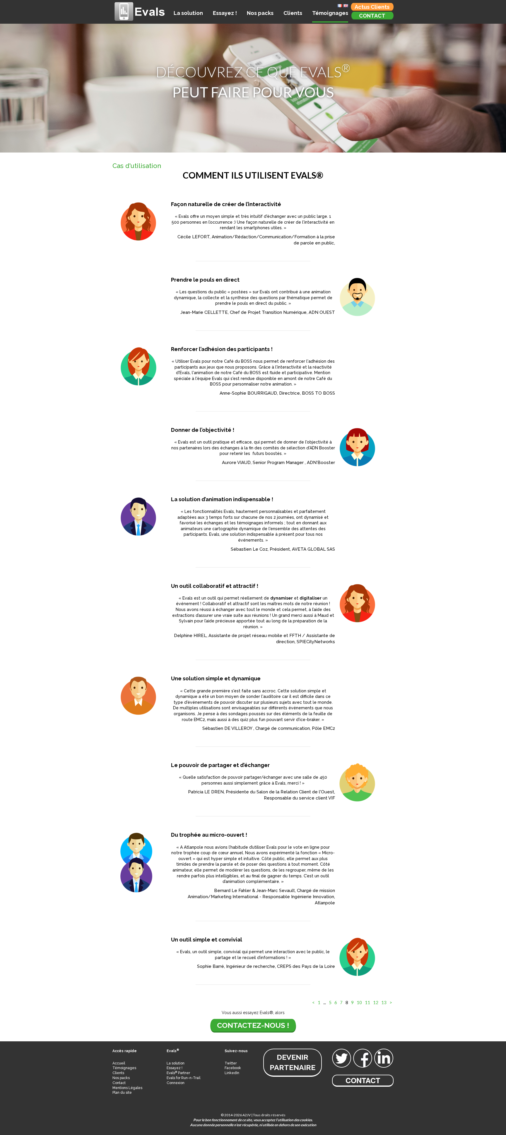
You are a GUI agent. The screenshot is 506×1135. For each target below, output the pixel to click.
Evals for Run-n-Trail (183, 1078)
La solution (188, 13)
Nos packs (260, 13)
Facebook (233, 1068)
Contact (372, 16)
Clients (292, 13)
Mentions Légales (127, 1088)
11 (367, 1002)
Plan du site (122, 1093)
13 (384, 1002)
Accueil (118, 1063)
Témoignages (330, 13)
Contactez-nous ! (253, 1025)
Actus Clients (372, 7)
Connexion (175, 1083)
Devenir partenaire (292, 1062)
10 (359, 1002)
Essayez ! (225, 13)
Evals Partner (178, 1073)
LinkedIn (232, 1073)
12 (375, 1002)
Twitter (231, 1063)
